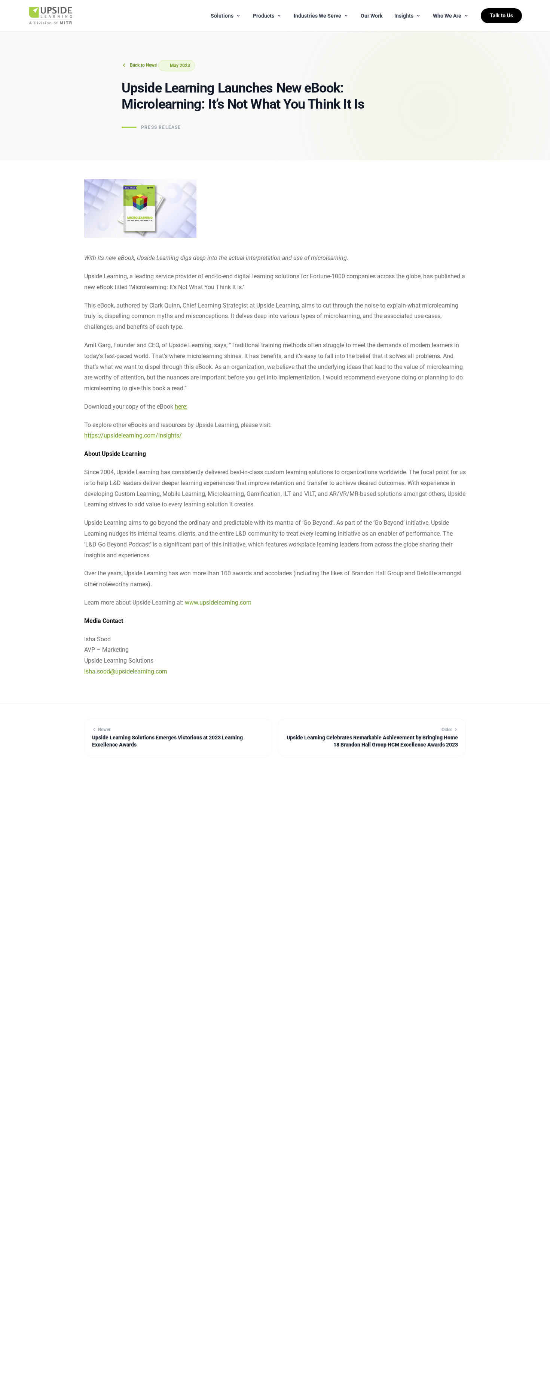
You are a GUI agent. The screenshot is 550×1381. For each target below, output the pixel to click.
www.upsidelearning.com (218, 602)
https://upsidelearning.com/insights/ (133, 435)
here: (181, 406)
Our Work (371, 16)
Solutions (222, 16)
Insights (403, 16)
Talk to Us (501, 16)
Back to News (143, 65)
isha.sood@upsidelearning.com (125, 671)
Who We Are (447, 16)
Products (263, 16)
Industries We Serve (317, 16)
